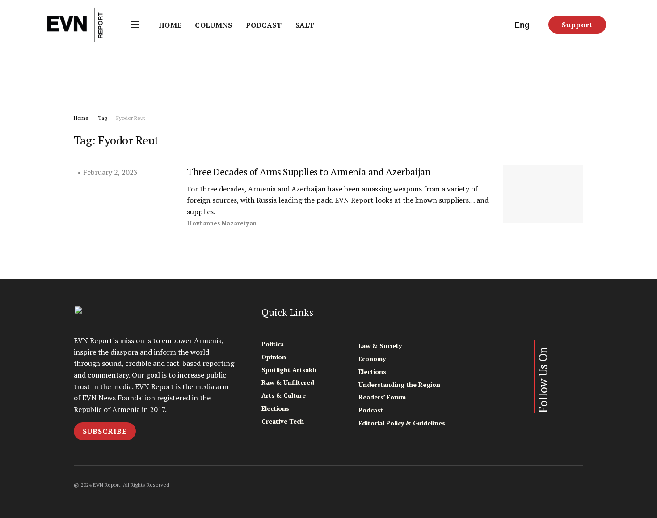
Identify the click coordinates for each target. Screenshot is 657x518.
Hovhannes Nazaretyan (222, 223)
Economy (372, 358)
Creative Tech (282, 421)
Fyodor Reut (130, 118)
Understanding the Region (399, 384)
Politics (272, 344)
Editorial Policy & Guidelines (401, 423)
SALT (304, 25)
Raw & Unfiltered (287, 382)
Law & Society (380, 345)
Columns (213, 25)
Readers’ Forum (382, 397)
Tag (102, 118)
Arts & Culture (283, 395)
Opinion (273, 356)
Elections (275, 408)
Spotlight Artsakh (288, 369)
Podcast (264, 25)
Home (170, 25)
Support (577, 25)
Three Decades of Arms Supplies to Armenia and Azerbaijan (308, 171)
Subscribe (105, 431)
